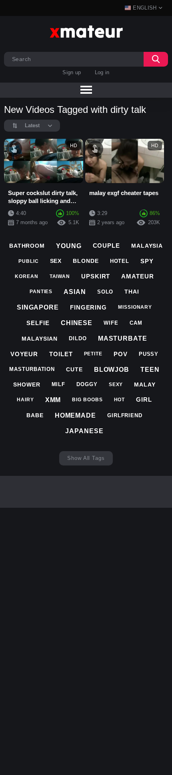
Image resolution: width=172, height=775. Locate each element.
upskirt (95, 276)
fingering (88, 307)
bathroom (27, 246)
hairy (25, 399)
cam (136, 323)
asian (75, 291)
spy (147, 261)
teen (150, 369)
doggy (87, 384)
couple (106, 245)
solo (105, 292)
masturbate (122, 338)
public (28, 261)
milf (59, 384)
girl (144, 399)
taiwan (60, 276)
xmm (53, 399)
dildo (78, 338)
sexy (116, 384)
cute (74, 369)
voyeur (24, 354)
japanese (84, 431)
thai (131, 291)
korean (26, 276)
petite (93, 354)
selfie (37, 322)
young (69, 246)
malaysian (40, 338)
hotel (120, 261)
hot (119, 399)
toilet (60, 354)
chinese (76, 322)
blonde (85, 261)
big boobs (87, 399)
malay (145, 384)
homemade (75, 415)
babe (35, 415)
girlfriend (124, 415)
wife (111, 323)
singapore (38, 307)
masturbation (32, 369)
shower (26, 384)
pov (121, 354)
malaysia (147, 246)
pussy (149, 354)
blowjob (111, 369)
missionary (135, 307)
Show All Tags (86, 458)
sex (56, 261)
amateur (137, 276)
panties (41, 291)
